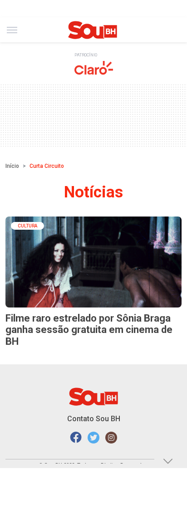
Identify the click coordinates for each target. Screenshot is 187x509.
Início (12, 166)
